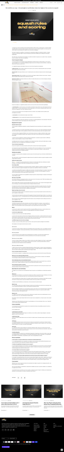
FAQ (44, 428)
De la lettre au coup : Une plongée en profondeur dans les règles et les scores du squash (22, 4)
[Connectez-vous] (58, 2)
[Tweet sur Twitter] (25, 378)
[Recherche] (60, 2)
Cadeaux (35, 429)
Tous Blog (14, 42)
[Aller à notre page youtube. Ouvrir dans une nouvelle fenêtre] (14, 430)
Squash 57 (35, 428)
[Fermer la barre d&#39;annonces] (61, 0)
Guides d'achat (46, 429)
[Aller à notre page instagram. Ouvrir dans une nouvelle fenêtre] (5, 430)
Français (51, 2)
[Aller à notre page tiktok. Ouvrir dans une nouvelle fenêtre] (11, 430)
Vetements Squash (37, 427)
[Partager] (18, 378)
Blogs (54, 427)
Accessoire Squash (37, 426)
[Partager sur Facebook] (21, 378)
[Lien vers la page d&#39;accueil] (4, 420)
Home (4, 4)
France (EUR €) (12, 438)
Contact (45, 426)
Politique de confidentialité (57, 426)
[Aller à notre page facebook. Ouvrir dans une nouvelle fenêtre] (3, 430)
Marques (35, 430)
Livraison (45, 427)
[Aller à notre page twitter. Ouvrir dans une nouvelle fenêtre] (8, 430)
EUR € (55, 2)
